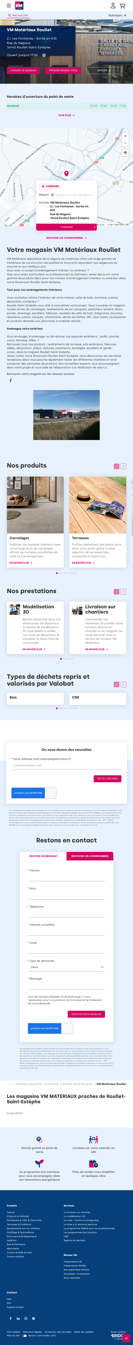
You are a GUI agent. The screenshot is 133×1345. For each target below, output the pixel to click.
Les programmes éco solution (80, 1232)
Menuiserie (13, 1249)
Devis (34, 967)
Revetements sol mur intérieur (23, 1228)
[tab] (43, 856)
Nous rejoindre (72, 1278)
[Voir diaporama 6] (70, 573)
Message (35, 978)
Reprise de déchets (74, 1240)
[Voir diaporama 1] (57, 573)
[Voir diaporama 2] (59, 573)
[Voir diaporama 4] (65, 573)
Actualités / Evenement (77, 1274)
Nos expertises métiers (76, 1270)
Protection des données (58, 1332)
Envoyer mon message (86, 1014)
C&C (66, 1236)
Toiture (11, 1212)
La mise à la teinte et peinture (80, 1224)
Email (33, 943)
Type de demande (41, 961)
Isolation (12, 1240)
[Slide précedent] (116, 466)
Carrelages (19, 538)
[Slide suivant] (123, 466)
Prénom (34, 870)
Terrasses (80, 538)
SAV (9, 1303)
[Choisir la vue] (125, 152)
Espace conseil (15, 1307)
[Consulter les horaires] (44, 55)
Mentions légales (32, 1332)
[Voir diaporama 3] (62, 573)
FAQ (9, 1299)
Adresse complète (41, 924)
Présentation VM (73, 1262)
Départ (44, 194)
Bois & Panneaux (16, 1244)
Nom (32, 888)
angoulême (14, 1113)
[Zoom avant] (125, 135)
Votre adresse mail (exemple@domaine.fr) (42, 759)
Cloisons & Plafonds (18, 1216)
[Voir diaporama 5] (68, 573)
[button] (117, 15)
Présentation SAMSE (75, 1266)
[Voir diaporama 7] (73, 573)
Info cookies (13, 1332)
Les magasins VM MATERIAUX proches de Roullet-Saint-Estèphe (66, 1099)
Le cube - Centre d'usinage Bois (81, 1220)
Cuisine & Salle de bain (19, 1253)
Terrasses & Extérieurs (19, 1224)
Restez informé (107, 778)
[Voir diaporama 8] (76, 573)
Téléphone (36, 906)
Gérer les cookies (84, 1332)
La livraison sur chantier (77, 1212)
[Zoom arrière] (125, 143)
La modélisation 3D (74, 1216)
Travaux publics (15, 1256)
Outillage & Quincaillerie (20, 1232)
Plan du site (13, 1335)
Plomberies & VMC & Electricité (24, 1220)
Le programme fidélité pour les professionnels (89, 1228)
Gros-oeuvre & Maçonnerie (22, 1236)
